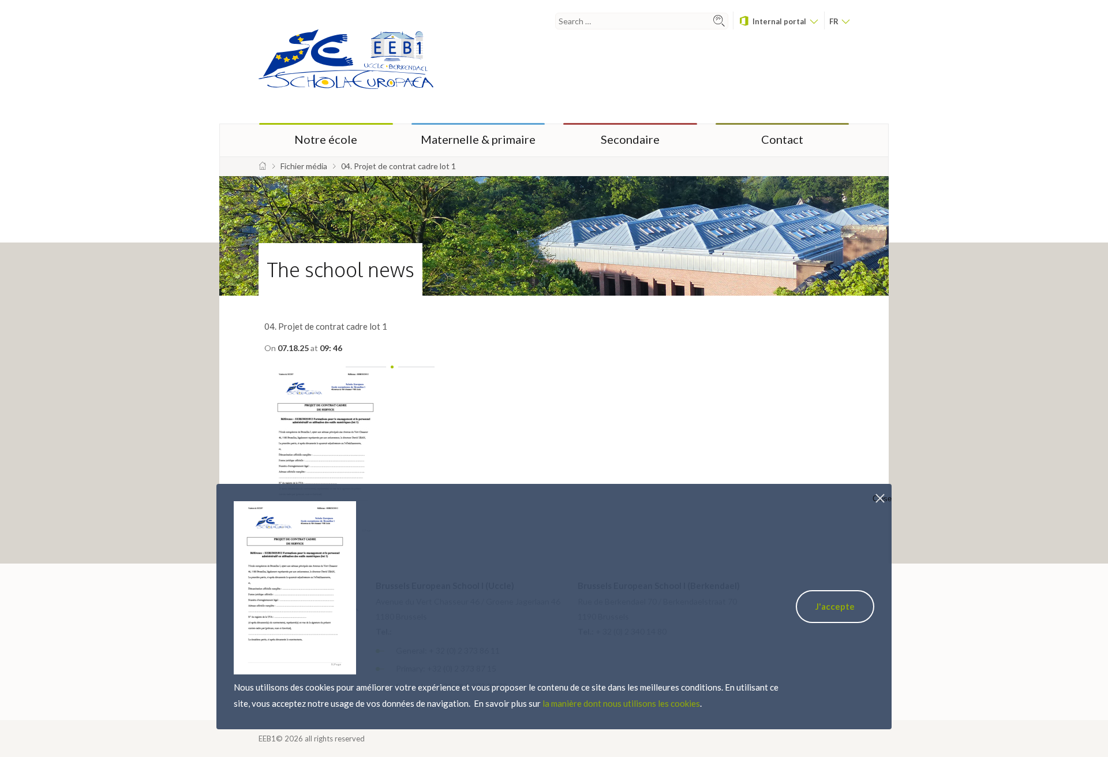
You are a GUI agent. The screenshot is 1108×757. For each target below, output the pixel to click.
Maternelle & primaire (478, 139)
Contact (782, 139)
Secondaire (630, 139)
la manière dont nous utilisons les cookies (621, 703)
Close (882, 498)
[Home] (263, 166)
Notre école (325, 139)
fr (834, 21)
